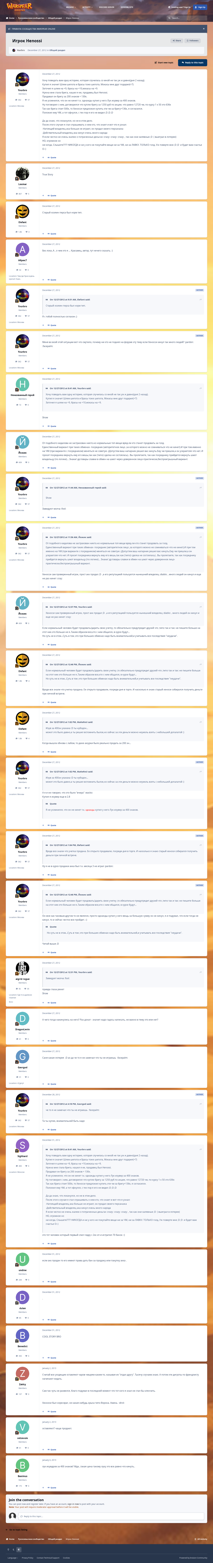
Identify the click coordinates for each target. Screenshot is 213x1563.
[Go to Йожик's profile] (22, 442)
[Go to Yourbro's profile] (13, 50)
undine (23, 1270)
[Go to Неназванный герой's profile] (22, 384)
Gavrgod (22, 1067)
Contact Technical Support (48, 1558)
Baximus (22, 1476)
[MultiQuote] (43, 157)
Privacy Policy (27, 1558)
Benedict (23, 1346)
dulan (22, 1308)
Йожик (22, 452)
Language (12, 1558)
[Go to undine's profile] (22, 1259)
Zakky (22, 1384)
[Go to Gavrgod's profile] (22, 1056)
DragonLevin (22, 1029)
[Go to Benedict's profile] (22, 1335)
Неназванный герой (22, 395)
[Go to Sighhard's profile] (22, 1145)
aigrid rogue (23, 979)
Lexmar (22, 184)
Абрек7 (22, 260)
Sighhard (23, 1156)
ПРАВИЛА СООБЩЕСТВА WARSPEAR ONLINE (33, 28)
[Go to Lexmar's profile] (22, 173)
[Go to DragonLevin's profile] (22, 1018)
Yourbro (21, 50)
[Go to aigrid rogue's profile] (22, 968)
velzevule (22, 1438)
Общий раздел (57, 50)
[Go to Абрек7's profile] (22, 249)
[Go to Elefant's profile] (22, 211)
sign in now (73, 1504)
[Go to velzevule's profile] (22, 1427)
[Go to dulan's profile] (22, 1297)
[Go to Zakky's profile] (22, 1373)
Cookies (66, 1558)
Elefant (23, 222)
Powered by (193, 1558)
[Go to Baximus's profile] (22, 1465)
